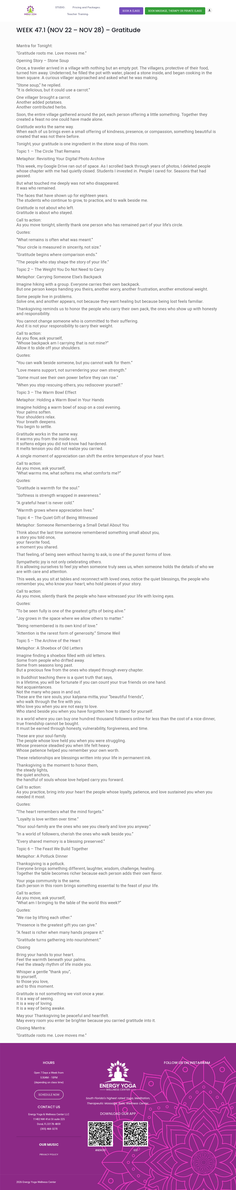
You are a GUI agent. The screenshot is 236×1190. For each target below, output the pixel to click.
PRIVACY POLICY (49, 1154)
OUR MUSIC (49, 1144)
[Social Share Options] (158, 1132)
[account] (209, 12)
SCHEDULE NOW (48, 1094)
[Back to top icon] (216, 1181)
